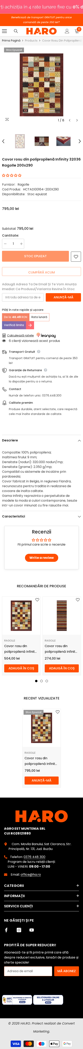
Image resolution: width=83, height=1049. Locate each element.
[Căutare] (15, 31)
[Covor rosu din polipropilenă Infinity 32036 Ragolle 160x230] (21, 616)
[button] (69, 120)
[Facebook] (6, 930)
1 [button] (36, 681)
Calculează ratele (20, 335)
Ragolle (23, 184)
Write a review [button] (41, 557)
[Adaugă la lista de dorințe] (76, 257)
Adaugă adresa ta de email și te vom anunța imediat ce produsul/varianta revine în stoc (39, 286)
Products (31, 41)
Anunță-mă (63, 297)
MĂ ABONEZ (66, 971)
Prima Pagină (11, 41)
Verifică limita (14, 325)
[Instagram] (19, 930)
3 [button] (47, 681)
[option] (41, 85)
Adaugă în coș (21, 668)
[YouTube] (31, 930)
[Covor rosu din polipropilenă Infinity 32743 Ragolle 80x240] (62, 616)
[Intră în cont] (67, 31)
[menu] (4, 31)
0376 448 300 (34, 857)
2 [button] (41, 681)
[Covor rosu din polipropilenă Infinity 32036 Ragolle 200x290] (42, 728)
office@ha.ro (31, 874)
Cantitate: (10, 235)
